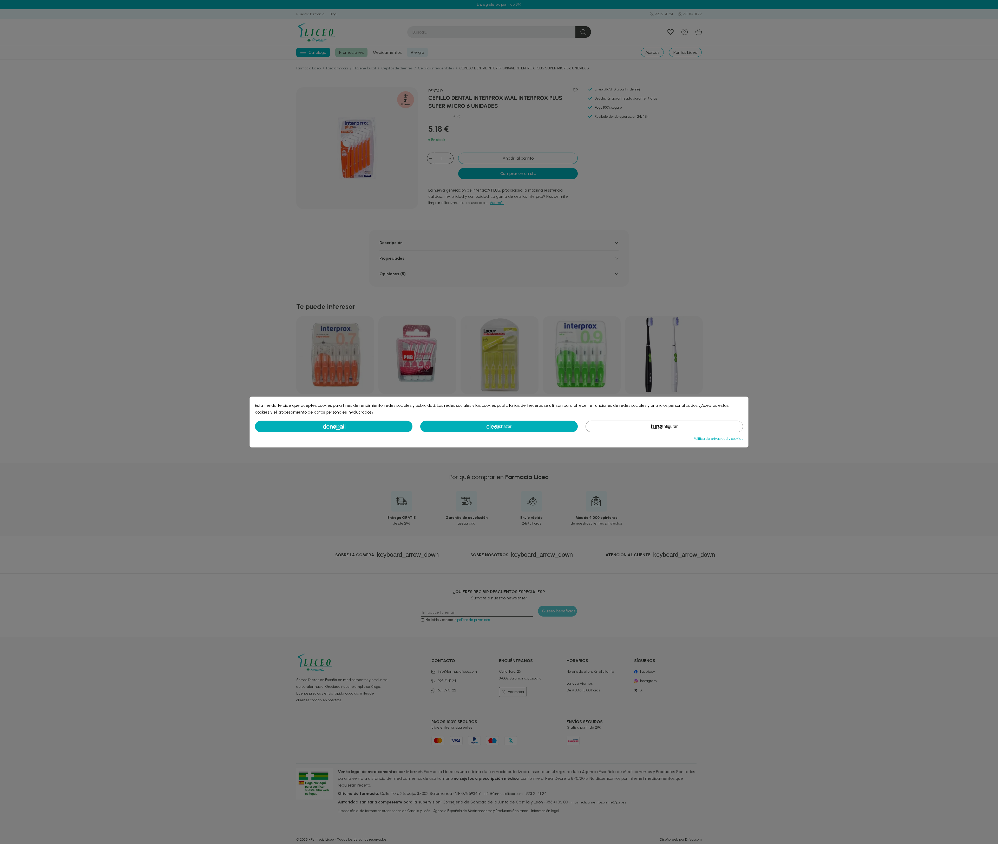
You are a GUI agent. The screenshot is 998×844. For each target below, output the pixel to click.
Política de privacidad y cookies (718, 438)
